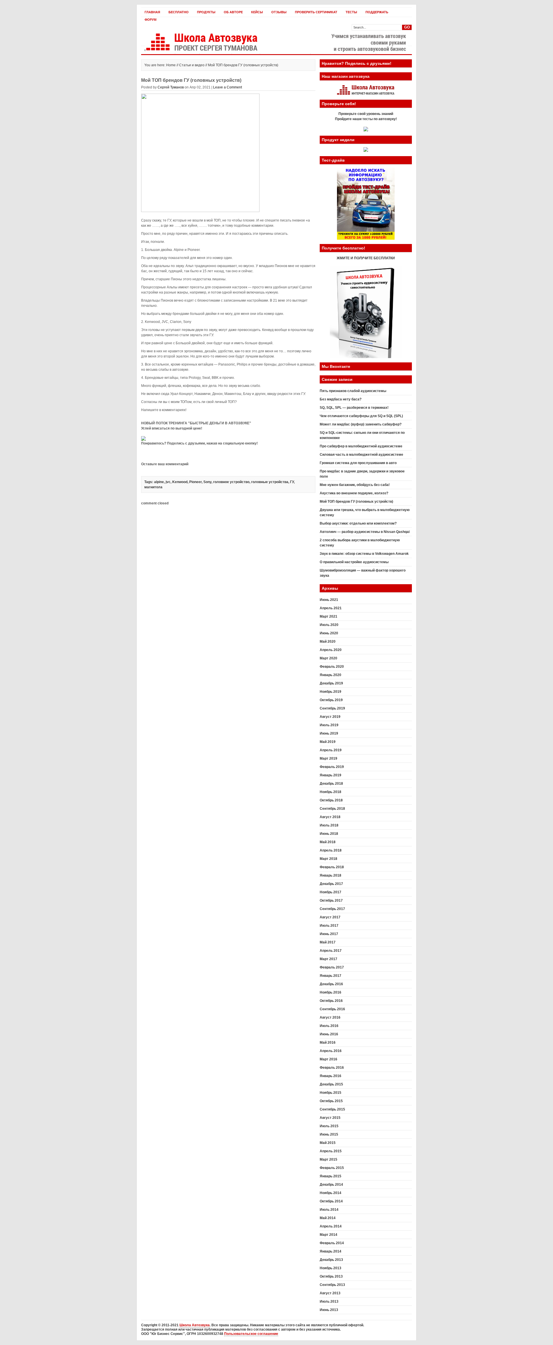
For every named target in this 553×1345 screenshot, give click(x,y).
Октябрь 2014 (331, 1201)
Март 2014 (328, 1235)
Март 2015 (328, 1159)
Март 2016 (328, 1059)
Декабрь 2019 (331, 683)
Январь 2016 (330, 1076)
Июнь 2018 (329, 834)
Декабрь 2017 (331, 884)
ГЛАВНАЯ (152, 12)
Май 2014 (328, 1218)
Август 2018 (330, 817)
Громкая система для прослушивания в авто (358, 463)
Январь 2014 (330, 1251)
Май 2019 (328, 742)
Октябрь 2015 (331, 1101)
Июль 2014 (329, 1210)
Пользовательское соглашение (251, 1334)
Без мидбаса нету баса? (340, 399)
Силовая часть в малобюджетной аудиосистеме (361, 455)
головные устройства (269, 482)
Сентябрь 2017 (332, 909)
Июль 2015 (329, 1126)
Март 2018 (328, 859)
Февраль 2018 (332, 867)
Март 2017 (328, 959)
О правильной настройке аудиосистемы (354, 562)
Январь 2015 (330, 1176)
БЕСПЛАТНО (178, 12)
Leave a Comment (227, 87)
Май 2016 (328, 1043)
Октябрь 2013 (331, 1276)
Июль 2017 (329, 926)
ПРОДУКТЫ (206, 12)
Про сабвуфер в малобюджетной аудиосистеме (361, 446)
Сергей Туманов (171, 87)
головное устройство (231, 482)
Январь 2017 (330, 976)
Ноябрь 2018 (330, 792)
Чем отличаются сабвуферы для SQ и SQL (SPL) (361, 416)
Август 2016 (330, 1017)
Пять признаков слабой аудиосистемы (353, 391)
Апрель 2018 (331, 850)
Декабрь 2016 (331, 984)
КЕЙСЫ (257, 12)
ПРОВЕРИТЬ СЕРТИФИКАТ (316, 12)
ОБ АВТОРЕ (233, 12)
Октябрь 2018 (331, 800)
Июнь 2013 (329, 1310)
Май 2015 (328, 1143)
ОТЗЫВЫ (279, 12)
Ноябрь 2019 (330, 692)
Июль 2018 (329, 825)
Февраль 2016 (332, 1068)
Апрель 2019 (331, 750)
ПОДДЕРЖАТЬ (376, 12)
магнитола (153, 487)
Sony (207, 482)
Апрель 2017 (331, 951)
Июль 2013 (329, 1301)
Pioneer (195, 482)
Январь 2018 (330, 875)
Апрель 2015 (331, 1151)
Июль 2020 (329, 625)
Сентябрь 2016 (332, 1009)
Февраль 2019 (332, 767)
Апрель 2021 (331, 608)
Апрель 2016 (331, 1051)
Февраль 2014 (332, 1243)
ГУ (292, 482)
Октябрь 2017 (331, 900)
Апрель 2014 (331, 1226)
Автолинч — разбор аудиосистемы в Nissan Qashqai (365, 532)
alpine (159, 482)
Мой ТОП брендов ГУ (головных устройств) (356, 502)
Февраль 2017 (332, 967)
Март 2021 (328, 616)
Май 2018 (328, 842)
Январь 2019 (330, 775)
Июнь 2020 (329, 633)
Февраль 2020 (332, 667)
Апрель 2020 (331, 650)
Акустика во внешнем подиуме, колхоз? (354, 493)
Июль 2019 (329, 725)
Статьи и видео (191, 65)
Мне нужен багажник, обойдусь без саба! (355, 485)
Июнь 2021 (329, 600)
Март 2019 (328, 758)
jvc (168, 482)
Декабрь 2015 (331, 1084)
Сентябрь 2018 (332, 809)
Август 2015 (330, 1118)
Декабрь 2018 (331, 784)
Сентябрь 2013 (332, 1285)
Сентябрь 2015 (332, 1109)
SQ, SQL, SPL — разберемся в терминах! (354, 408)
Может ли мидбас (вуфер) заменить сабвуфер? (361, 424)
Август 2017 (330, 917)
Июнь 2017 (329, 934)
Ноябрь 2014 (330, 1193)
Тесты (351, 12)
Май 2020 (328, 642)
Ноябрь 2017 (330, 892)
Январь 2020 (330, 675)
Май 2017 (328, 942)
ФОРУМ (150, 19)
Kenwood (180, 482)
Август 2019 (330, 717)
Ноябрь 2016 (330, 992)
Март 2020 (328, 658)
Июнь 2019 (329, 733)
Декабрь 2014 (331, 1185)
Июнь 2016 (329, 1034)
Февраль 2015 (332, 1168)
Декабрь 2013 (331, 1260)
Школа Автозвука (194, 1325)
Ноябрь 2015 (330, 1093)
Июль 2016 (329, 1026)
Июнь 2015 (329, 1134)
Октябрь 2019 (331, 700)
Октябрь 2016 (331, 1001)
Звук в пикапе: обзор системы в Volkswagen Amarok (364, 554)
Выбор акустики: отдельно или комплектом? (358, 523)
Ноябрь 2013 (330, 1268)
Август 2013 (330, 1293)
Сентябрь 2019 (332, 708)
